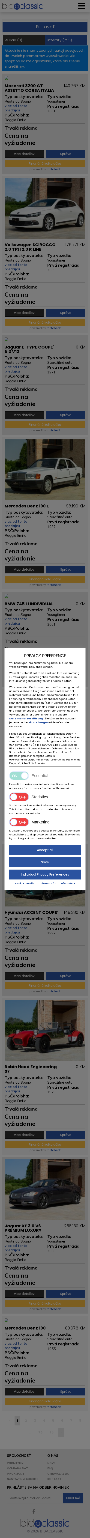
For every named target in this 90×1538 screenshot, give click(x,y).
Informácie (67, 883)
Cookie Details (24, 883)
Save (45, 862)
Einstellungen (39, 722)
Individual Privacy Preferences (45, 874)
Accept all (45, 850)
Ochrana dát (47, 883)
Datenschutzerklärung (26, 718)
